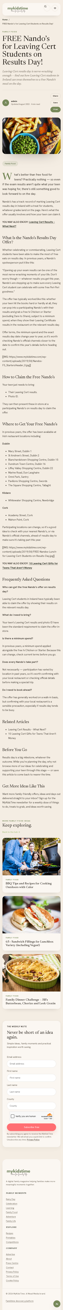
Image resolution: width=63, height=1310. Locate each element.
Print (55, 109)
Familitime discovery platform (20, 1301)
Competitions (12, 1242)
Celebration (11, 1203)
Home (5, 19)
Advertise (10, 1254)
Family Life (11, 1221)
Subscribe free (31, 1127)
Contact (10, 1267)
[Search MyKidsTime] (47, 8)
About (9, 1258)
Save (55, 102)
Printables (10, 1237)
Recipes (9, 1233)
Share (55, 96)
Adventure (11, 1216)
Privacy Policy (33, 1139)
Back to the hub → (11, 832)
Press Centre (12, 1263)
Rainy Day (10, 1199)
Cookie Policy (12, 1280)
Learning (10, 1208)
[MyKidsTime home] (31, 9)
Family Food (11, 1212)
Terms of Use (12, 1276)
